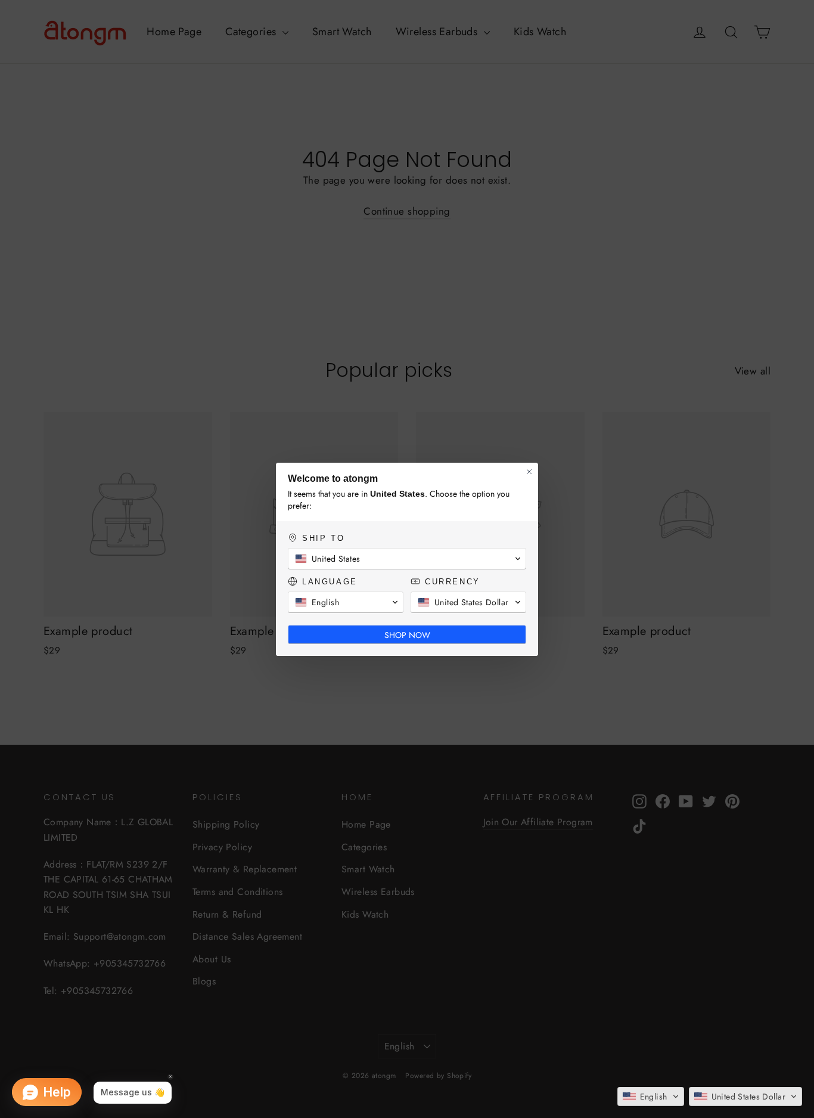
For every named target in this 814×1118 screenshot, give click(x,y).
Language (328, 582)
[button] (650, 1096)
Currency (451, 582)
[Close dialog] (529, 471)
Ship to (322, 538)
